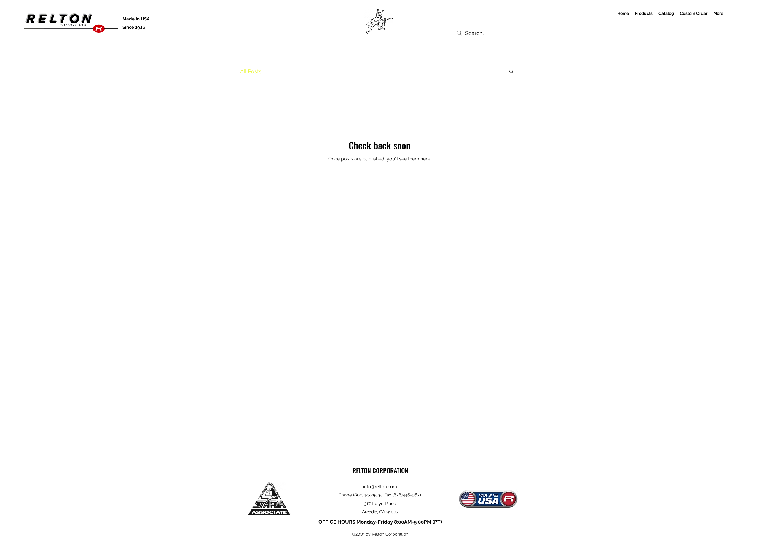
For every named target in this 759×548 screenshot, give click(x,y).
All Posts (250, 71)
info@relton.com (380, 486)
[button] (511, 72)
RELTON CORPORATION (380, 470)
